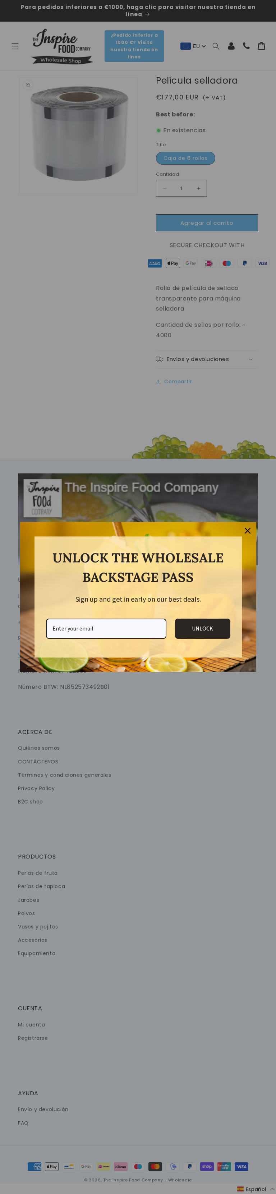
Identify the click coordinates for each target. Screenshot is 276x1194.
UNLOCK (202, 628)
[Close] (247, 530)
